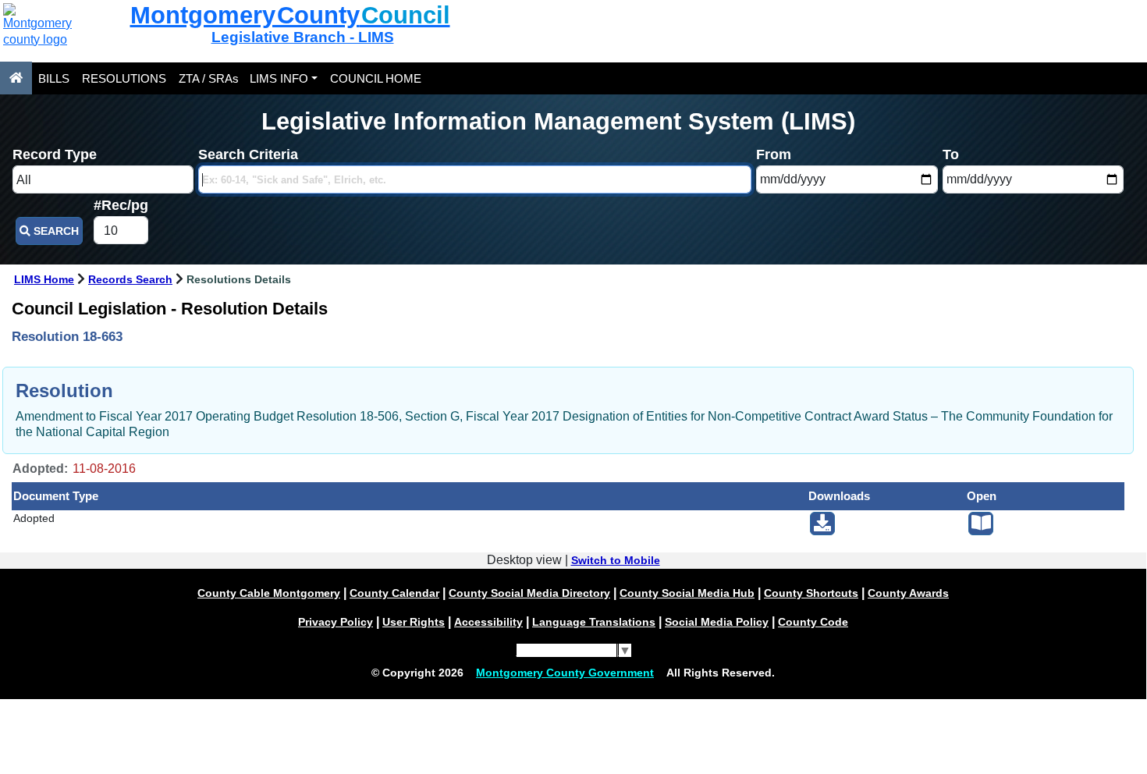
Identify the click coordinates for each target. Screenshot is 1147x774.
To (951, 154)
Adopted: (40, 468)
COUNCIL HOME (375, 78)
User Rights (413, 622)
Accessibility (488, 622)
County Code (813, 622)
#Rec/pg (121, 205)
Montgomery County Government (565, 672)
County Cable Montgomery (268, 593)
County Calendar (394, 593)
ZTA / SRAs (209, 78)
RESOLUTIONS (124, 78)
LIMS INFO (279, 78)
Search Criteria (248, 154)
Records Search (130, 279)
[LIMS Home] (16, 78)
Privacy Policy (335, 622)
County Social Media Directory (529, 593)
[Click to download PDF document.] (822, 523)
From (773, 154)
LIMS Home (44, 279)
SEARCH (54, 231)
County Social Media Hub (687, 593)
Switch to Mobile (615, 560)
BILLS (53, 78)
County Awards (908, 593)
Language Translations (593, 622)
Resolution (64, 390)
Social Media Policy (717, 622)
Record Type (54, 154)
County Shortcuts (811, 593)
